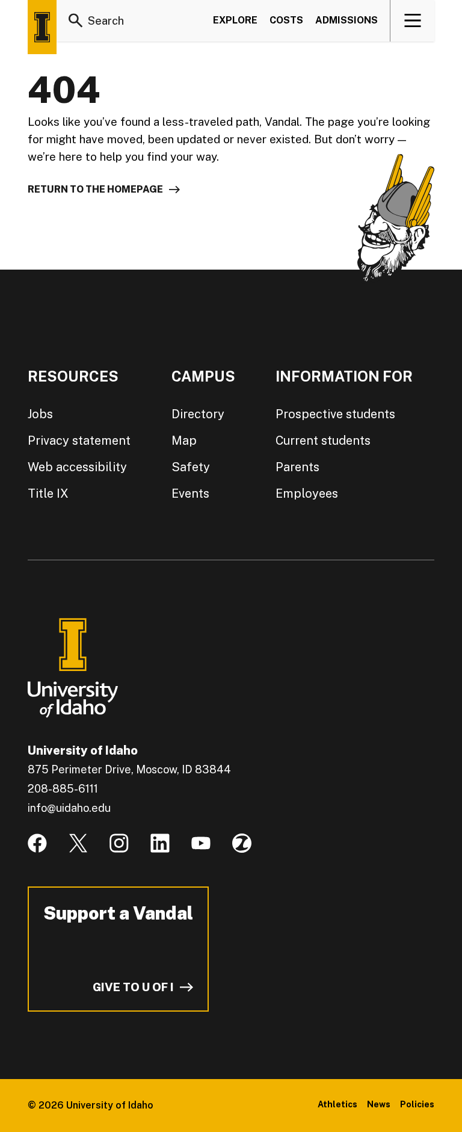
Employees (307, 493)
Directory (197, 414)
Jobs (40, 414)
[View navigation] (413, 20)
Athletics (337, 1104)
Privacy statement (79, 440)
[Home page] (42, 27)
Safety (190, 467)
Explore (235, 20)
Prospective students (335, 414)
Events (190, 493)
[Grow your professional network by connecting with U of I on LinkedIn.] (160, 843)
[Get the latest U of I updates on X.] (78, 843)
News (378, 1104)
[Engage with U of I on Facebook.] (37, 843)
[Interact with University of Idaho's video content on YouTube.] (201, 843)
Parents (297, 467)
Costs (286, 20)
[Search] (76, 20)
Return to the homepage (95, 189)
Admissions (346, 20)
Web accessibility (77, 467)
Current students (323, 440)
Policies (417, 1104)
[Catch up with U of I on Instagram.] (119, 843)
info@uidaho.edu (69, 808)
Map (184, 440)
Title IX (48, 493)
